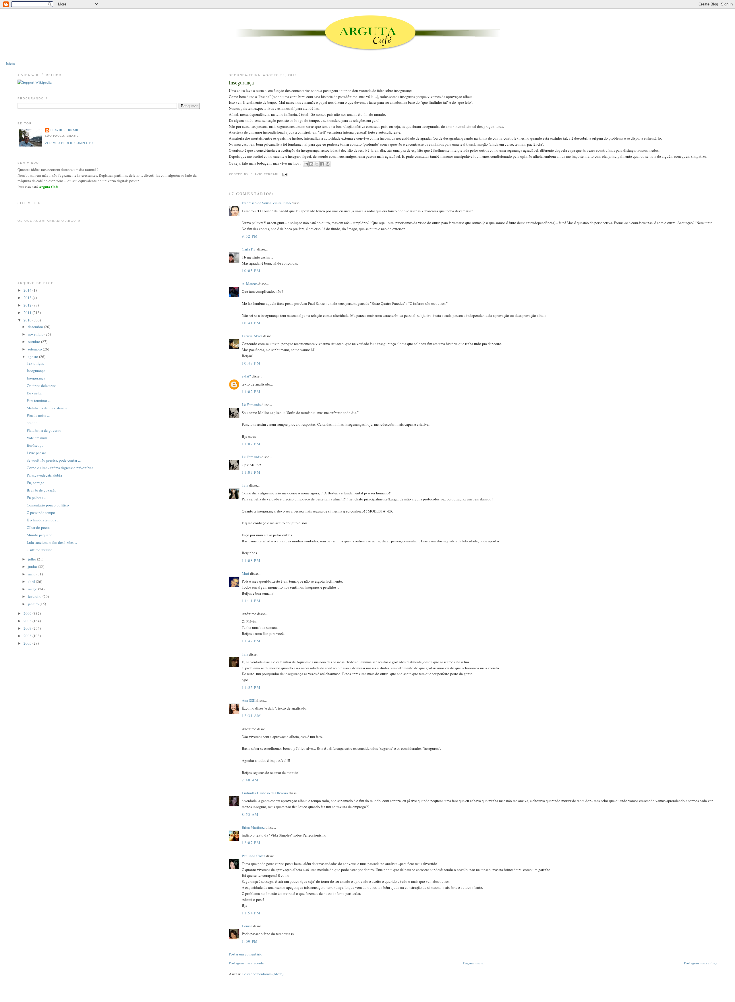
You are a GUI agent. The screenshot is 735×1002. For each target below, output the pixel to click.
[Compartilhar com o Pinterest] (327, 164)
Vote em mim (37, 437)
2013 (28, 297)
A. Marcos (250, 283)
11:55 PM (251, 687)
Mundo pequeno (40, 534)
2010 (28, 320)
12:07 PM (251, 842)
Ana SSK (249, 700)
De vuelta (34, 393)
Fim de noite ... (38, 415)
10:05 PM (251, 270)
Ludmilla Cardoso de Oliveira (265, 792)
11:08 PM (251, 560)
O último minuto (40, 549)
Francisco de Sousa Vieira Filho (266, 202)
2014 (28, 290)
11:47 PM (251, 640)
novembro (36, 334)
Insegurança (241, 82)
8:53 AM (250, 814)
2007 (28, 628)
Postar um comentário (245, 954)
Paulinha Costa (253, 855)
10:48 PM (251, 363)
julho (32, 559)
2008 (28, 620)
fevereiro (35, 596)
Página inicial (474, 963)
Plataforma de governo (44, 430)
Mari (245, 573)
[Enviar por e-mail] (306, 164)
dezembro (36, 326)
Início (10, 63)
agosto (33, 356)
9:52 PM (250, 236)
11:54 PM (251, 913)
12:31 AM (251, 715)
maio (32, 574)
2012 (28, 305)
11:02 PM (251, 391)
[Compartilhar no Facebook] (322, 164)
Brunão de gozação (42, 490)
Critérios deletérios (41, 385)
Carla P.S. (249, 249)
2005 (28, 643)
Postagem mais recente (246, 963)
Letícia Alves (252, 335)
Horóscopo (35, 445)
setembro (35, 349)
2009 (28, 613)
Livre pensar (36, 452)
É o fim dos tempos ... (43, 520)
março (33, 588)
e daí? (246, 376)
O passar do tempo (41, 512)
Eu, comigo (36, 482)
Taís (245, 654)
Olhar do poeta (38, 527)
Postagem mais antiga (700, 963)
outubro (34, 341)
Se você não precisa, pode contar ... (54, 460)
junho (33, 566)
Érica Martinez (253, 827)
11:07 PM (251, 443)
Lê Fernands (251, 404)
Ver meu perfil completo (69, 142)
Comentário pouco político (48, 505)
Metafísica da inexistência (47, 408)
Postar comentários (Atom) (262, 973)
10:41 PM (251, 322)
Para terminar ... (39, 400)
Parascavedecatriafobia (44, 475)
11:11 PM (251, 600)
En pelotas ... (37, 497)
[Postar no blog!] (311, 164)
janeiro (34, 603)
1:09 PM (250, 941)
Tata (245, 485)
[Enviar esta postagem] (284, 174)
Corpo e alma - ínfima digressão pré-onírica (60, 467)
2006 (28, 635)
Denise (247, 925)
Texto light (35, 363)
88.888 (32, 422)
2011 (28, 312)
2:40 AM (250, 780)
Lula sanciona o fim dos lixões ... (52, 542)
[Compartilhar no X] (317, 164)
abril (32, 581)
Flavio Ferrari (64, 130)
